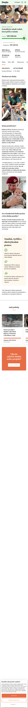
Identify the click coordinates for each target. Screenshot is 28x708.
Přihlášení (17, 2)
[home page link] (5, 2)
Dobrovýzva (20, 62)
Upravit (13, 704)
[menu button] (25, 2)
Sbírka (3, 62)
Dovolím (14, 695)
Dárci (11, 62)
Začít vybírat (14, 365)
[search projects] (22, 2)
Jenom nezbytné (14, 700)
